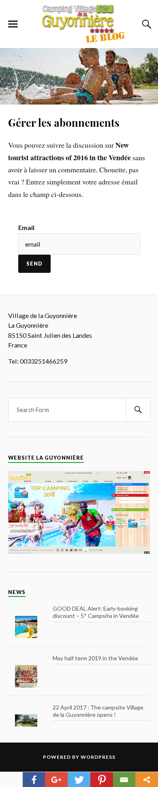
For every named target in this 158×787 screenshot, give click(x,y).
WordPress (98, 757)
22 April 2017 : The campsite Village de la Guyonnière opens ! (98, 711)
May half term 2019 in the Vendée (95, 658)
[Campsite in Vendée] (79, 551)
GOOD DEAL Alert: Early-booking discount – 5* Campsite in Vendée (96, 612)
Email (26, 227)
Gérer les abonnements (64, 122)
